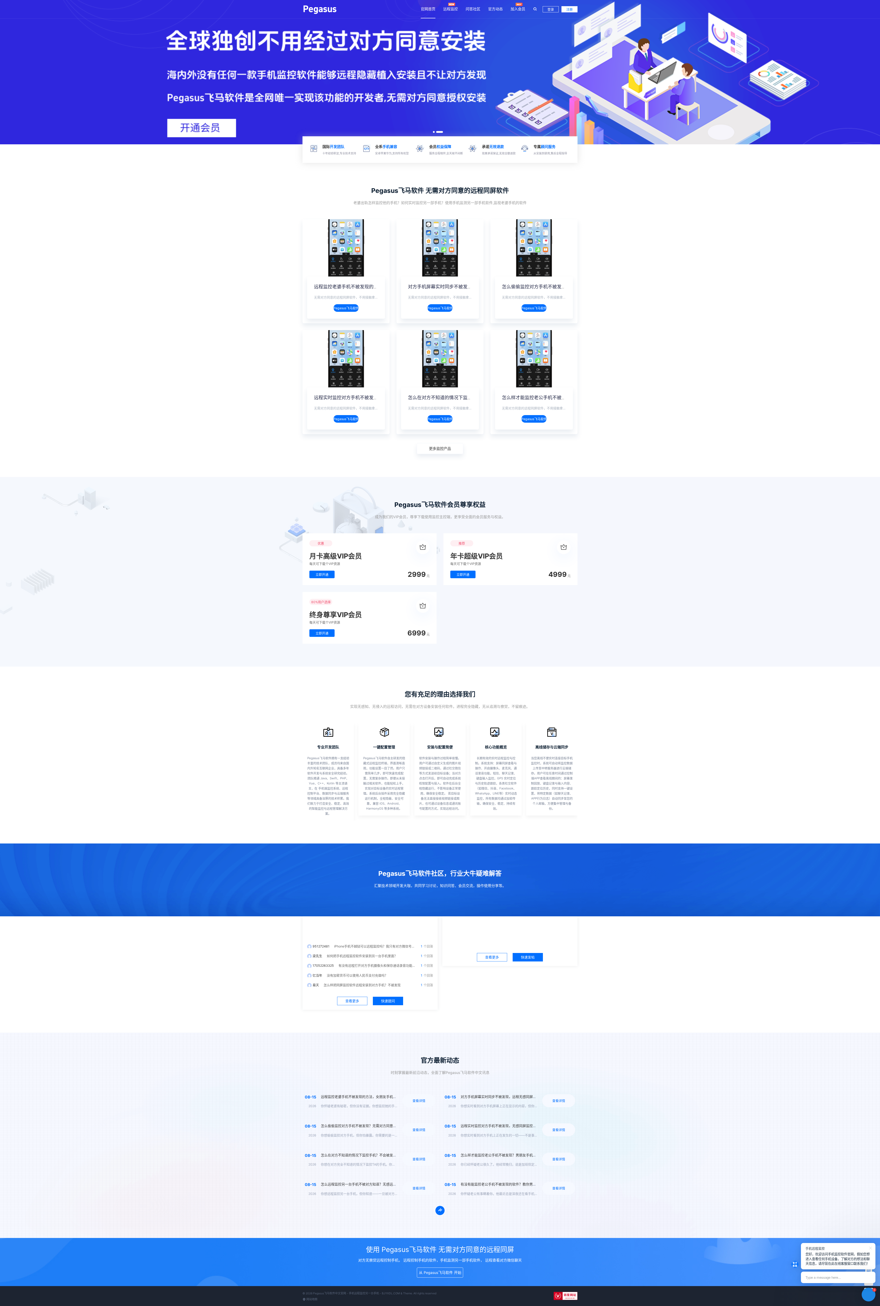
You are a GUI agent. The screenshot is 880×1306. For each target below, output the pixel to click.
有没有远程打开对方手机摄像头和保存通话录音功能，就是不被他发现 (388, 965)
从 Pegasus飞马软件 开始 (440, 1272)
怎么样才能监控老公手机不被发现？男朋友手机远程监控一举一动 (568, 397)
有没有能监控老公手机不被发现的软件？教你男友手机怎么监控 (509, 1184)
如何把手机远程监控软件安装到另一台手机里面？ (362, 956)
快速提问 (388, 1001)
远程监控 (450, 9)
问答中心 (370, 928)
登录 (550, 9)
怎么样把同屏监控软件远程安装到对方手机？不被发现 (362, 985)
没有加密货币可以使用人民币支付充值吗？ (357, 975)
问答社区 (473, 9)
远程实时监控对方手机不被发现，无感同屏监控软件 (366, 397)
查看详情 (418, 1101)
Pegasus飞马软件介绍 (346, 308)
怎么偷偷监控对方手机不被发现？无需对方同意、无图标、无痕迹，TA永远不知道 (383, 1126)
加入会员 (518, 9)
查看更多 (352, 1001)
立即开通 (322, 574)
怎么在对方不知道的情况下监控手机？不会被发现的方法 (465, 397)
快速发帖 (528, 957)
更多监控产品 (440, 448)
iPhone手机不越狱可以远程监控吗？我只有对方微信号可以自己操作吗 (384, 946)
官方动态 (495, 9)
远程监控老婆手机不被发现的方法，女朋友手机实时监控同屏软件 (380, 287)
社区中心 (510, 928)
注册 (569, 9)
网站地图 (311, 1299)
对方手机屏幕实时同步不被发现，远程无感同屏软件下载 (465, 287)
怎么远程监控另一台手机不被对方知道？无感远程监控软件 (365, 1184)
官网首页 (428, 9)
